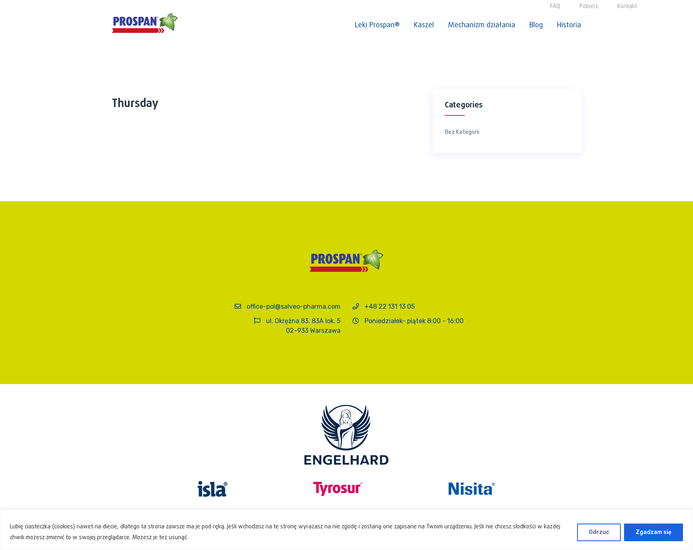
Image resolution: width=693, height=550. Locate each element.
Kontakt (627, 6)
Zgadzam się (653, 532)
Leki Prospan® (377, 25)
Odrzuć (599, 532)
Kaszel (424, 25)
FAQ (555, 6)
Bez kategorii (462, 132)
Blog (536, 25)
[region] (346, 530)
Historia (569, 25)
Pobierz (589, 6)
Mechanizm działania (481, 25)
